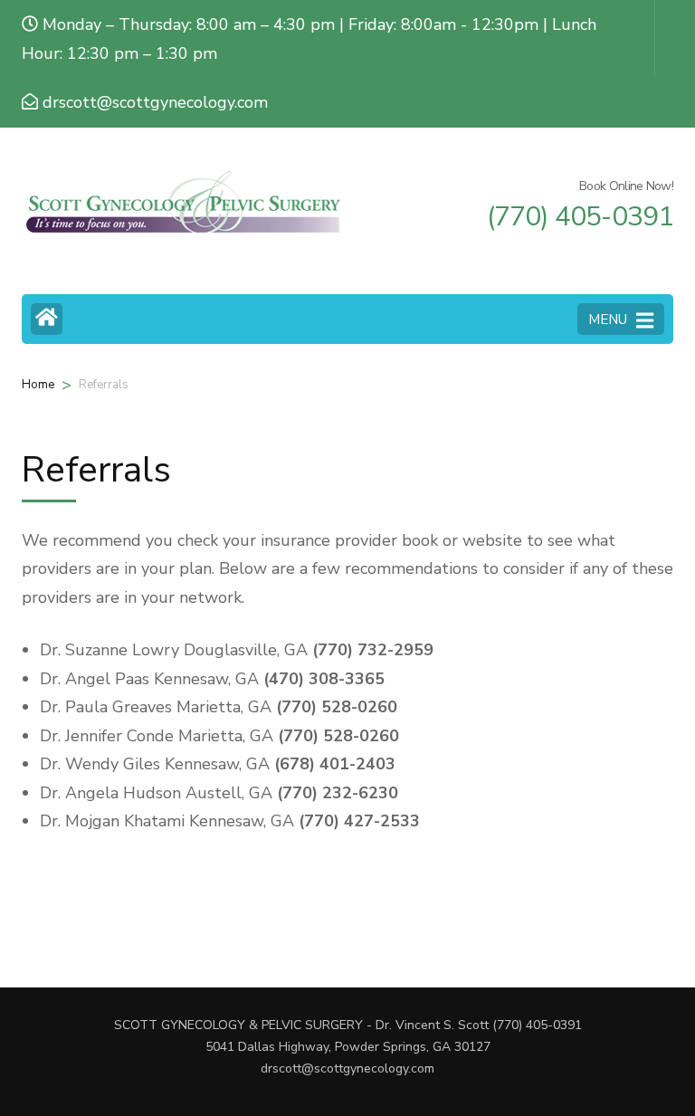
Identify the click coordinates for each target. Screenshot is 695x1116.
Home (38, 385)
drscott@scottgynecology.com (347, 1068)
